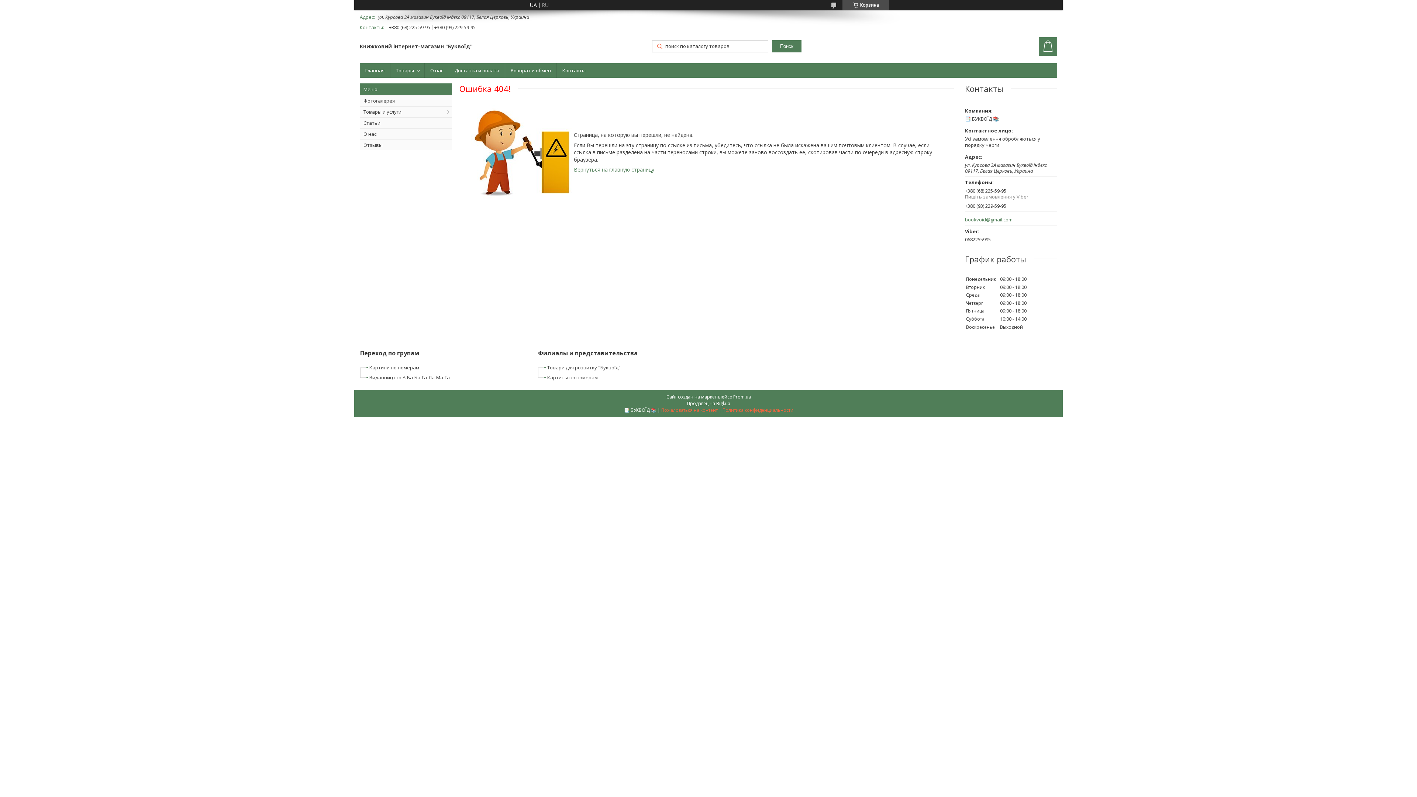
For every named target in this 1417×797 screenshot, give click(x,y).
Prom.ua (742, 397)
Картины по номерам (572, 377)
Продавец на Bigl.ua (708, 403)
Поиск (786, 46)
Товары (405, 70)
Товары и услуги (382, 111)
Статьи (371, 123)
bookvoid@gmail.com (989, 220)
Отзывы (373, 145)
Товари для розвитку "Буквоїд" (584, 367)
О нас (436, 70)
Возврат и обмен (531, 70)
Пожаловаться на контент (689, 410)
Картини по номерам (394, 367)
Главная (375, 70)
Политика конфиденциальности (758, 410)
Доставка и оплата (477, 70)
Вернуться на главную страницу (614, 169)
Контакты (574, 70)
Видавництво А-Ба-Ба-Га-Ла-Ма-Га (409, 377)
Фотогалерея (379, 100)
